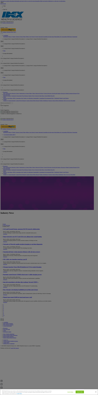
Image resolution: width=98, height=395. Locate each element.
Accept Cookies (80, 391)
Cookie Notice (19, 393)
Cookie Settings (70, 391)
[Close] (95, 391)
